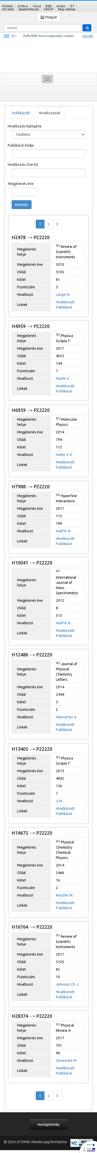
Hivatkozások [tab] (49, 113)
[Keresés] (87, 27)
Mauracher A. (66, 717)
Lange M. (63, 294)
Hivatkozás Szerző (23, 164)
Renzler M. (64, 895)
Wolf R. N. (63, 531)
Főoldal (7, 6)
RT (72, 6)
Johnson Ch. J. (67, 984)
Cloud (37, 6)
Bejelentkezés (29, 9)
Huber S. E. (64, 455)
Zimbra (22, 6)
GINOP (48, 9)
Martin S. (63, 378)
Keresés (21, 205)
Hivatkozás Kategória (24, 126)
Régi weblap (67, 9)
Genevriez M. (66, 1060)
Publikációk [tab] (21, 113)
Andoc (61, 6)
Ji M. (59, 801)
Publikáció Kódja (21, 145)
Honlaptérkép (48, 1124)
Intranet (8, 9)
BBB (49, 6)
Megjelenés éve (21, 184)
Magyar (50, 17)
